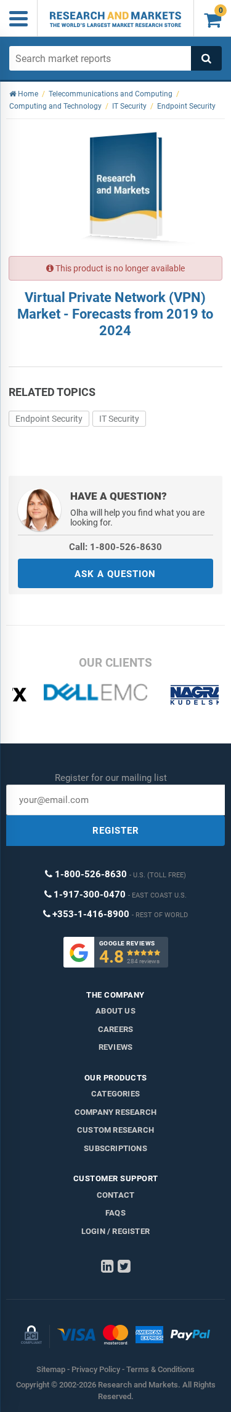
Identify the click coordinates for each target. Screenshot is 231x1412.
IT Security (119, 419)
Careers (115, 1029)
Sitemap (50, 1369)
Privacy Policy (95, 1369)
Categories (115, 1093)
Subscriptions (115, 1148)
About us (115, 1010)
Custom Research (115, 1130)
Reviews (115, 1047)
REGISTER (115, 830)
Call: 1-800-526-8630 (115, 547)
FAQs (115, 1212)
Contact (115, 1195)
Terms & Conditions (160, 1369)
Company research (115, 1112)
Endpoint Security (49, 419)
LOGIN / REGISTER (115, 1231)
